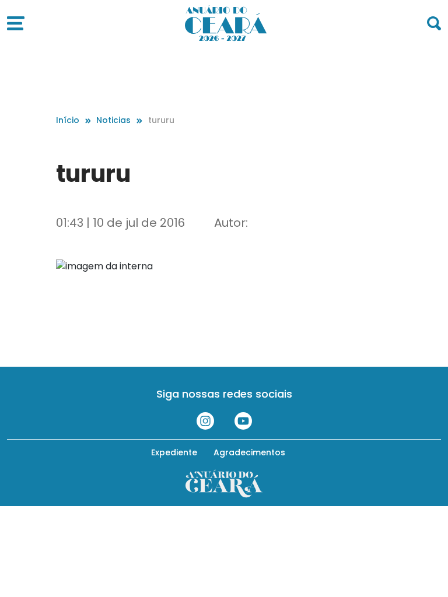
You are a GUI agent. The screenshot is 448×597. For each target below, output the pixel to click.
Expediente (174, 452)
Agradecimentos (249, 452)
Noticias (113, 120)
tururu (161, 120)
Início (67, 120)
